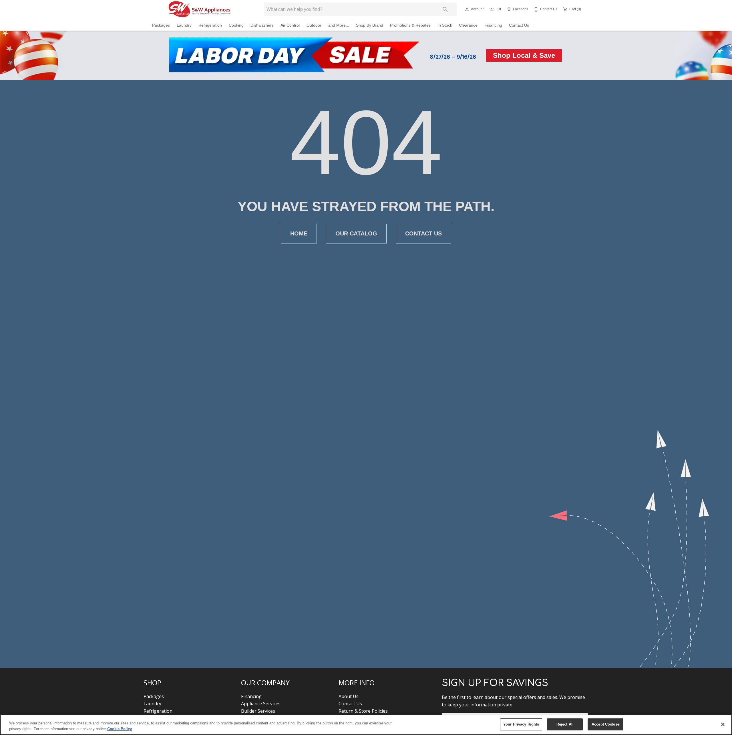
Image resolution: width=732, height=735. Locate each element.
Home (298, 233)
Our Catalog (356, 233)
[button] (467, 9)
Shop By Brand (369, 25)
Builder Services (258, 711)
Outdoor (314, 25)
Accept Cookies (606, 724)
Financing (493, 25)
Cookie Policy (119, 729)
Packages (161, 25)
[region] (366, 725)
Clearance (468, 25)
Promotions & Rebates (410, 25)
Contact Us (519, 25)
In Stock (444, 25)
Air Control (290, 25)
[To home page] (199, 9)
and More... (338, 25)
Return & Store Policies (363, 711)
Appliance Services (261, 703)
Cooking (236, 25)
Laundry (184, 25)
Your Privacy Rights (521, 724)
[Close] (723, 724)
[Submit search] (445, 9)
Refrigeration (210, 25)
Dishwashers (262, 25)
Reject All (565, 724)
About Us (349, 696)
